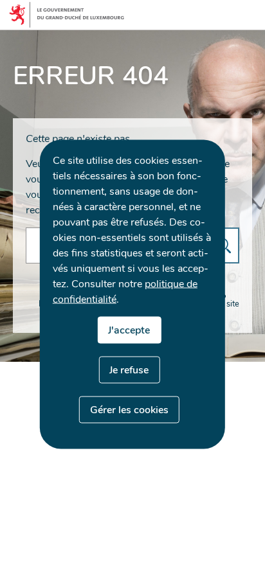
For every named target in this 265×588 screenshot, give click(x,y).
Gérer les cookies (129, 409)
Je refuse (129, 369)
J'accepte (129, 330)
